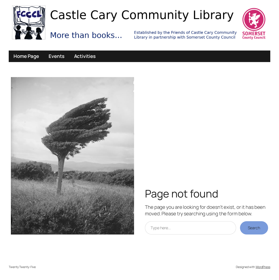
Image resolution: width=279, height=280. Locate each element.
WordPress (263, 267)
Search (254, 227)
